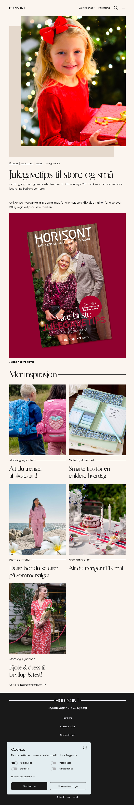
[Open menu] (124, 8)
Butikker (67, 717)
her (101, 202)
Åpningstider (86, 7)
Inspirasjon (27, 163)
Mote (39, 163)
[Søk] (116, 8)
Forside (13, 163)
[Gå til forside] (17, 8)
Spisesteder (67, 735)
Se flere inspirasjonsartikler (25, 684)
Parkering (104, 7)
